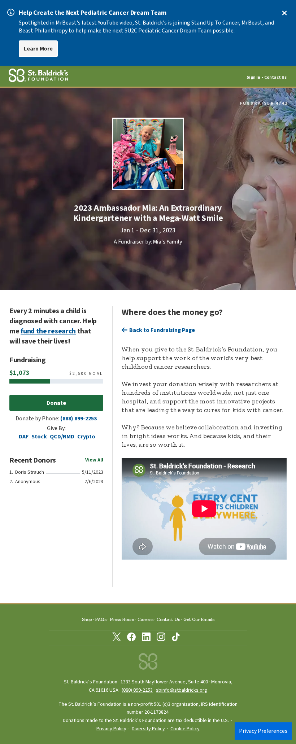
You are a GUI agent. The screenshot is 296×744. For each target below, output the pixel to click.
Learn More (38, 49)
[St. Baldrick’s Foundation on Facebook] (131, 638)
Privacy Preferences (263, 731)
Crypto (86, 437)
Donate (56, 403)
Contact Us (275, 77)
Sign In (253, 77)
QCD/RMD (62, 437)
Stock (39, 437)
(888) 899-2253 (78, 419)
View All (94, 460)
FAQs (100, 619)
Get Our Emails (198, 619)
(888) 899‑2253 (137, 690)
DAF (24, 437)
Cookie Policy (185, 728)
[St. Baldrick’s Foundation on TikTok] (175, 638)
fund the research (48, 331)
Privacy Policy (111, 728)
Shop (87, 619)
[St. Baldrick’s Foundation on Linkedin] (146, 638)
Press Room (122, 619)
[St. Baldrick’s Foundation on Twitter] (116, 638)
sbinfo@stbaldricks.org (181, 690)
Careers (145, 619)
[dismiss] (284, 13)
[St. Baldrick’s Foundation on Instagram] (161, 638)
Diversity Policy (148, 728)
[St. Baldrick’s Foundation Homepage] (148, 663)
